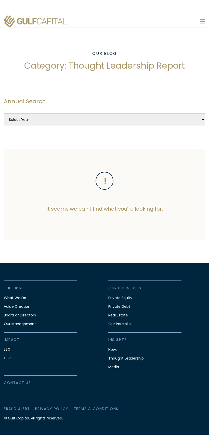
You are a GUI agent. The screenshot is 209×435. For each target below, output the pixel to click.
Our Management (20, 323)
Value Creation (17, 306)
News (112, 349)
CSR (7, 358)
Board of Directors (20, 315)
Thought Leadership (126, 358)
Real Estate (118, 315)
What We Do (15, 297)
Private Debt (119, 306)
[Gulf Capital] (36, 21)
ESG (7, 349)
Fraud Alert (17, 408)
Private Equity (120, 297)
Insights (117, 339)
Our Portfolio (119, 323)
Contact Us (17, 382)
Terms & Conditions (96, 408)
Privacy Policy (52, 408)
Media (113, 366)
